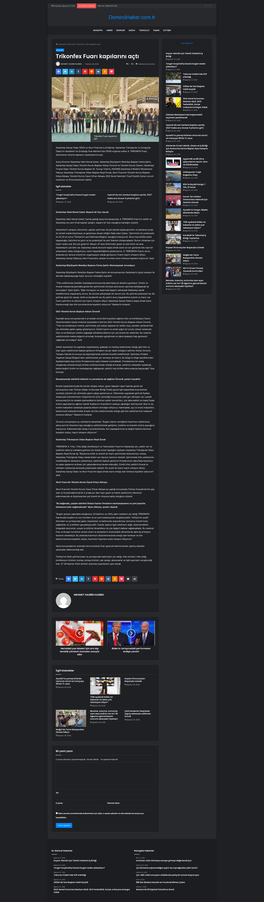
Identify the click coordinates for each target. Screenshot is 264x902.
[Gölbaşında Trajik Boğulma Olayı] (173, 176)
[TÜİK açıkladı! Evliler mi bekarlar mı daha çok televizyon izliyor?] (105, 685)
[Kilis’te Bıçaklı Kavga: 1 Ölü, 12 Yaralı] (173, 188)
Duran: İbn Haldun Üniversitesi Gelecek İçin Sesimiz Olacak (195, 199)
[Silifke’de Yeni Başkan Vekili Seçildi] (173, 90)
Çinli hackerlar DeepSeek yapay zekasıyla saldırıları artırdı (138, 714)
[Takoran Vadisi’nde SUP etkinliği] (173, 78)
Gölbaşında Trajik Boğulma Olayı (192, 173)
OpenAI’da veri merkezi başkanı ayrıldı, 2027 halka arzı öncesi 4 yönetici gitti (185, 126)
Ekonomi (120, 30)
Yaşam (156, 30)
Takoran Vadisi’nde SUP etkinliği (111, 6)
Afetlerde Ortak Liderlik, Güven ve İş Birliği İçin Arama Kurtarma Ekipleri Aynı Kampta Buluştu (187, 148)
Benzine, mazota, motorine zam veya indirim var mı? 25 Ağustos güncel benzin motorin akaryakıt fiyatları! (104, 715)
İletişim (167, 30)
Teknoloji (144, 30)
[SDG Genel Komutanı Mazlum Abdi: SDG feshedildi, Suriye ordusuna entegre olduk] (173, 102)
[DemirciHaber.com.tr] (132, 17)
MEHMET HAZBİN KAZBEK (71, 64)
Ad (58, 793)
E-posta (60, 803)
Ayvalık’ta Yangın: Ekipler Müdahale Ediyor (195, 211)
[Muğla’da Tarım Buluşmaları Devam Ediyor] (71, 718)
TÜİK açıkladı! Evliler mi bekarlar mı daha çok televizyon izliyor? (101, 700)
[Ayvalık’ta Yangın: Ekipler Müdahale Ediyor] (173, 213)
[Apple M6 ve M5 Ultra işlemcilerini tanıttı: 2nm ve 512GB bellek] (173, 162)
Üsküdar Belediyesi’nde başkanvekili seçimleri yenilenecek (184, 116)
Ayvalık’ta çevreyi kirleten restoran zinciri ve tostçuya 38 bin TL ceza (70, 681)
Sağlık (132, 30)
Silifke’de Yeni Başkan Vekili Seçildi (194, 88)
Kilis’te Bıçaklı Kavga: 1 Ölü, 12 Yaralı (194, 186)
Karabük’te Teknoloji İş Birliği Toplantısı (194, 237)
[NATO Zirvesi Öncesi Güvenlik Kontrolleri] (173, 272)
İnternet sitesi (113, 803)
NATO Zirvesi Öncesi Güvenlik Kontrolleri (193, 269)
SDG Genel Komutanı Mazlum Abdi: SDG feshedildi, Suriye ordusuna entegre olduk (195, 103)
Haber (109, 30)
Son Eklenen (187, 43)
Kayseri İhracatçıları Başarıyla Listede (135, 680)
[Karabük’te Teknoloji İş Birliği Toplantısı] (173, 239)
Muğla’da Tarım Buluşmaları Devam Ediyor (70, 730)
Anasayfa (98, 30)
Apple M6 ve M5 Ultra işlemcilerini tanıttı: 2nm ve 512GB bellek (195, 161)
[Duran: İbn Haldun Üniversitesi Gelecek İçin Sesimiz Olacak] (173, 200)
